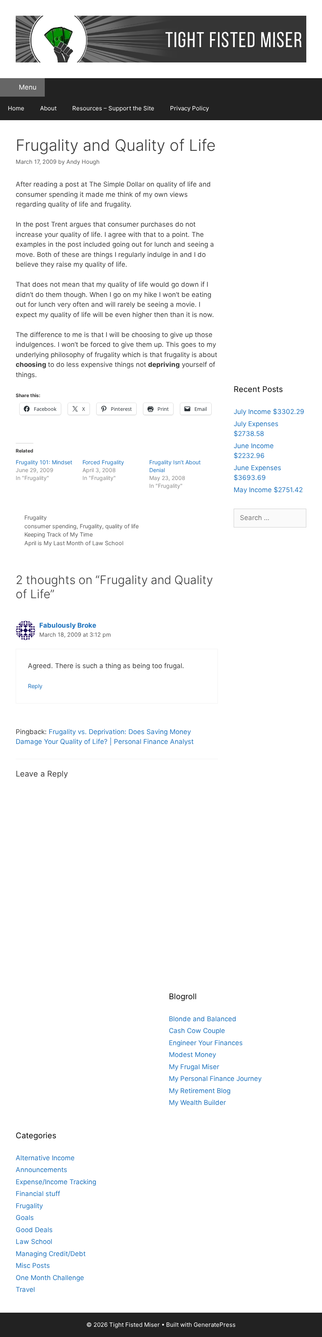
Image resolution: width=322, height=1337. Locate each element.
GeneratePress (215, 1324)
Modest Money (192, 1055)
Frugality (35, 517)
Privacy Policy (189, 108)
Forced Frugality (103, 462)
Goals (25, 1218)
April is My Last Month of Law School (73, 543)
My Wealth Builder (197, 1102)
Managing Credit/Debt (51, 1254)
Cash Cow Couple (197, 1031)
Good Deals (34, 1230)
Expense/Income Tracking (56, 1182)
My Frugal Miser (194, 1067)
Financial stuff (38, 1194)
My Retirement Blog (200, 1091)
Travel (25, 1289)
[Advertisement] (270, 254)
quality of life (122, 526)
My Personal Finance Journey (215, 1078)
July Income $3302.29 (269, 412)
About (48, 108)
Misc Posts (33, 1265)
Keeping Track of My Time (58, 534)
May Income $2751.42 (268, 490)
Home (16, 108)
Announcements (41, 1170)
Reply (35, 686)
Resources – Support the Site (113, 108)
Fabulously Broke (67, 625)
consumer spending (50, 526)
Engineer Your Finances (206, 1043)
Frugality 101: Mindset (44, 462)
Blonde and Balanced (202, 1019)
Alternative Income (45, 1158)
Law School (34, 1241)
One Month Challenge (50, 1278)
